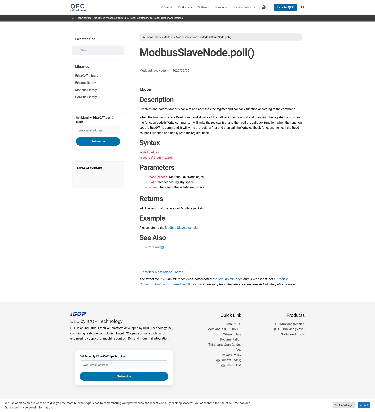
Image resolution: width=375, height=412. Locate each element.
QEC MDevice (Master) (289, 324)
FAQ (238, 350)
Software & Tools (293, 334)
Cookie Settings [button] (343, 405)
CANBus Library (86, 97)
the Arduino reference (228, 279)
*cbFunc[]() (156, 247)
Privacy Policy (231, 355)
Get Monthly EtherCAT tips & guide (94, 120)
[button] (191, 7)
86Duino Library (151, 37)
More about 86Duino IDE (224, 329)
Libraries (82, 67)
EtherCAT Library (86, 76)
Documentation (230, 339)
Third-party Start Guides (224, 345)
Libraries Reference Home (161, 272)
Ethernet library (85, 83)
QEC (77, 6)
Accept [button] (364, 405)
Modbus (168, 37)
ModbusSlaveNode (187, 37)
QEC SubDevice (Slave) (289, 329)
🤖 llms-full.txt (231, 365)
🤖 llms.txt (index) (228, 360)
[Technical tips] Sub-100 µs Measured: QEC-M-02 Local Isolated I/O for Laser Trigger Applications (129, 17)
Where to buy (232, 334)
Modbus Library (86, 90)
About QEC (233, 324)
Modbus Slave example (181, 227)
